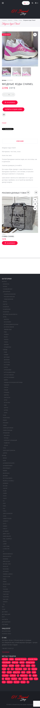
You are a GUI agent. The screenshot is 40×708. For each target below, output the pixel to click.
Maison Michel (7, 556)
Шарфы (5, 453)
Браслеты (7, 435)
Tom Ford (6, 594)
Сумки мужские (8, 299)
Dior (4, 503)
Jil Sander (5, 531)
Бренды (4, 455)
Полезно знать (6, 633)
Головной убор (7, 289)
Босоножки (7, 322)
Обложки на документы (10, 314)
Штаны (6, 410)
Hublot (5, 528)
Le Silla (28, 672)
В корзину (11, 102)
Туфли (6, 342)
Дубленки (7, 359)
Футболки (7, 402)
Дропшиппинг (6, 622)
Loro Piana (6, 546)
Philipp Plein (6, 576)
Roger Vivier (6, 584)
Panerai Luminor (8, 574)
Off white (6, 571)
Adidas (5, 458)
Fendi (4, 506)
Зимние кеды (8, 329)
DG (4, 501)
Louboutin (6, 548)
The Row (5, 589)
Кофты (6, 367)
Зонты (5, 301)
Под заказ (5, 624)
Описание (20, 141)
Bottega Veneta (7, 478)
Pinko (4, 579)
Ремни (5, 420)
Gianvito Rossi (7, 518)
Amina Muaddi (6, 662)
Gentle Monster (7, 513)
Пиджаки (6, 385)
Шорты (6, 407)
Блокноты (6, 284)
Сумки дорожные (8, 427)
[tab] (20, 141)
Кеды (20, 20)
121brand (5, 659)
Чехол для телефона (9, 450)
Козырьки (6, 306)
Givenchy (5, 521)
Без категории (6, 631)
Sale (3, 606)
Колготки (7, 362)
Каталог (10, 20)
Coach (5, 498)
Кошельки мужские (10, 294)
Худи (5, 405)
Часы (4, 448)
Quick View (35, 208)
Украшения (6, 433)
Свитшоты (7, 397)
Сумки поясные (7, 430)
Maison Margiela (8, 553)
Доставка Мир (6, 614)
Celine (4, 491)
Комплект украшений (10, 440)
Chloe (4, 495)
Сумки (4, 234)
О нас (3, 609)
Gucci (4, 523)
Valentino (6, 596)
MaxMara (5, 559)
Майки (6, 380)
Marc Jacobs (6, 561)
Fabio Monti (18, 669)
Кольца (6, 438)
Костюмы (7, 364)
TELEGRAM (5, 652)
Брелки (5, 286)
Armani (5, 470)
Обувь (16, 20)
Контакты (5, 619)
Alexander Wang (7, 465)
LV (3, 551)
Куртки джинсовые (9, 372)
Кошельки (6, 311)
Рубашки (6, 392)
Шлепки (6, 344)
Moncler (5, 566)
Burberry (5, 483)
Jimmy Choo (6, 533)
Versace (5, 601)
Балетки (6, 319)
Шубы (5, 412)
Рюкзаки (5, 422)
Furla (4, 511)
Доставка (5, 611)
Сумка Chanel (8, 236)
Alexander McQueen (8, 463)
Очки (4, 415)
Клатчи (5, 304)
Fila (4, 508)
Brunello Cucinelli (8, 480)
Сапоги (6, 339)
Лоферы (6, 334)
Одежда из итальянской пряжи (13, 382)
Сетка (5, 400)
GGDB (4, 516)
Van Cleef (5, 599)
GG (29, 669)
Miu (30, 675)
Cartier (5, 488)
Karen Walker (7, 536)
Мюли (6, 337)
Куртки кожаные (9, 375)
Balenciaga (6, 473)
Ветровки (7, 357)
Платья (6, 387)
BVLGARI (5, 485)
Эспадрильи (7, 347)
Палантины (6, 417)
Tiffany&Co (6, 591)
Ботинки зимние (9, 327)
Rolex (4, 586)
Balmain (5, 475)
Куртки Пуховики (9, 377)
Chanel (4, 123)
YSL (4, 604)
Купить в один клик (13, 109)
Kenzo (5, 541)
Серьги (6, 445)
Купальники (7, 369)
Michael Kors (7, 564)
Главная (4, 20)
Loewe (5, 543)
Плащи (6, 390)
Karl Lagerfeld (7, 538)
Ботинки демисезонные (11, 324)
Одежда (5, 349)
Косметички (6, 309)
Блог (3, 617)
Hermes (5, 526)
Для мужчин (6, 291)
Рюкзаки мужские (9, 296)
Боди (5, 352)
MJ (3, 679)
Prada (4, 581)
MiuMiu (35, 675)
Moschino (6, 569)
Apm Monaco (6, 468)
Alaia (4, 460)
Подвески (7, 443)
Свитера (6, 395)
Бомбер (6, 354)
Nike (20, 679)
